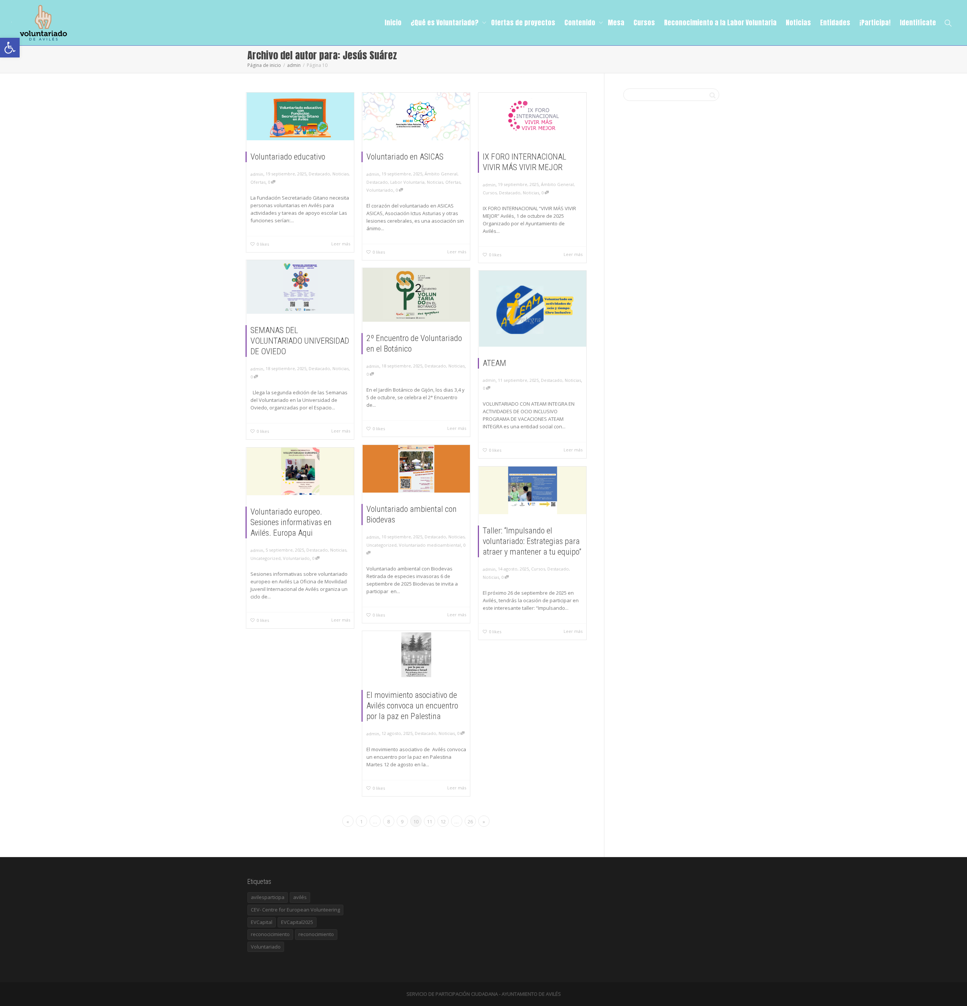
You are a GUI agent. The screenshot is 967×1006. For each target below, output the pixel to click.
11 (429, 821)
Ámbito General (441, 174)
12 (443, 821)
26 (470, 821)
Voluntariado (379, 190)
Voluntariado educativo (287, 156)
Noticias (798, 22)
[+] (300, 116)
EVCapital (261, 922)
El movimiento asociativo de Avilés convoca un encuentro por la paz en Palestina (412, 705)
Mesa (616, 22)
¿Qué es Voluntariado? (445, 22)
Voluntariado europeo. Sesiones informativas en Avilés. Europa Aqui (291, 522)
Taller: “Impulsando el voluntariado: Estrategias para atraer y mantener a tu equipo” (532, 541)
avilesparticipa (267, 897)
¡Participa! (875, 22)
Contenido (580, 22)
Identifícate (918, 22)
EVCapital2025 (297, 922)
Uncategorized (381, 545)
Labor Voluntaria (407, 182)
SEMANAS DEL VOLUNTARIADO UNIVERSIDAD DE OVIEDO (299, 341)
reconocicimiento (270, 934)
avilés (300, 897)
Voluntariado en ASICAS (404, 156)
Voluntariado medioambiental (430, 545)
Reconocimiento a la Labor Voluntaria (720, 22)
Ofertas (258, 182)
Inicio (393, 22)
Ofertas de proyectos (523, 22)
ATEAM (494, 363)
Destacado (319, 174)
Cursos (644, 22)
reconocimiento (316, 934)
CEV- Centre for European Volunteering (295, 909)
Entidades (835, 22)
